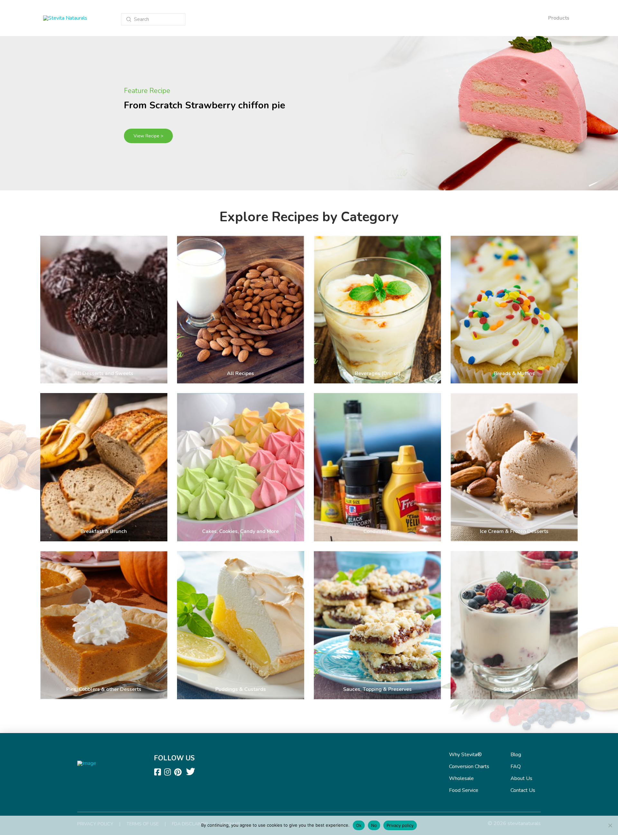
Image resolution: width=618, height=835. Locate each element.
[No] (610, 825)
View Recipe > (148, 136)
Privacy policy (400, 825)
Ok (358, 825)
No (374, 825)
